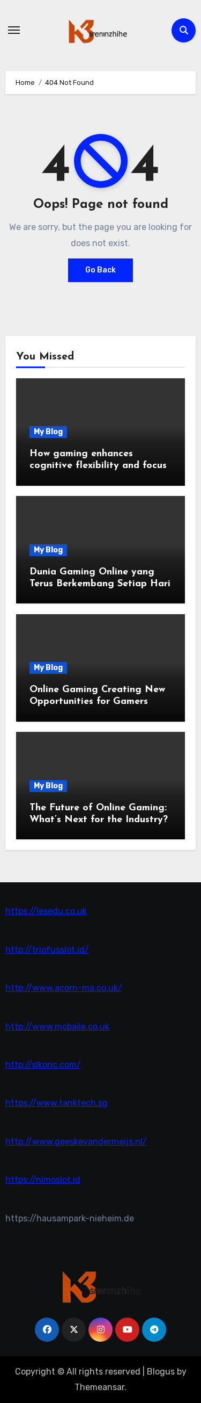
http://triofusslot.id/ (47, 950)
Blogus (161, 1371)
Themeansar (99, 1387)
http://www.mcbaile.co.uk (57, 1026)
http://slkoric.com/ (43, 1065)
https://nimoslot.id (42, 1180)
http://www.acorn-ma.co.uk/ (63, 988)
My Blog (48, 431)
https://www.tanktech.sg (56, 1103)
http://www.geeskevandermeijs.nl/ (76, 1141)
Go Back (100, 270)
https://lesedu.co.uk (46, 911)
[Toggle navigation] (14, 30)
